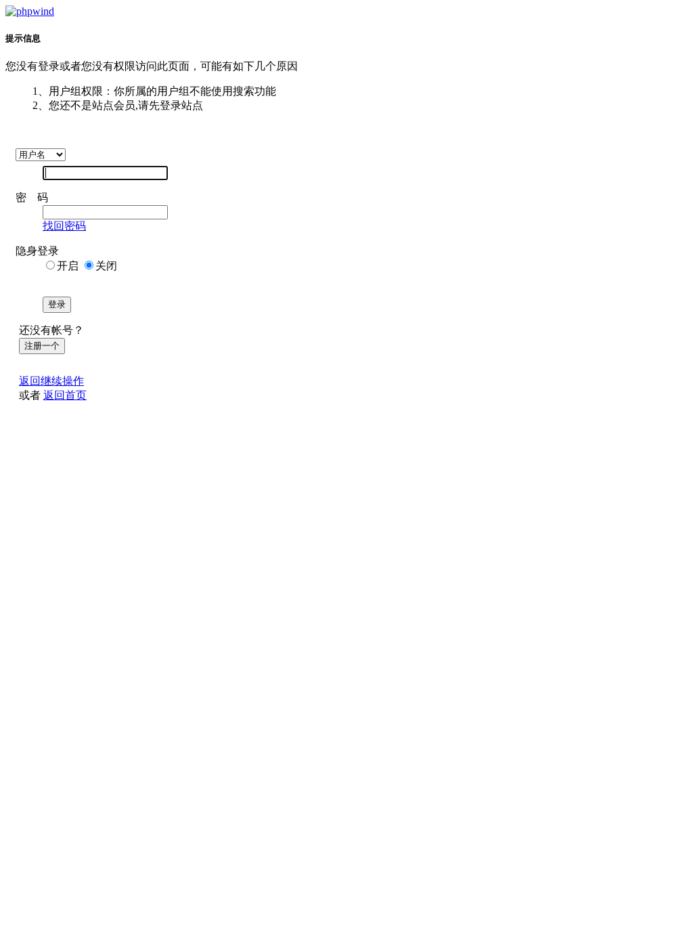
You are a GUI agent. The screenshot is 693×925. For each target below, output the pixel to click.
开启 (68, 266)
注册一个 (42, 346)
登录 (57, 304)
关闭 (106, 266)
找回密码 (64, 226)
